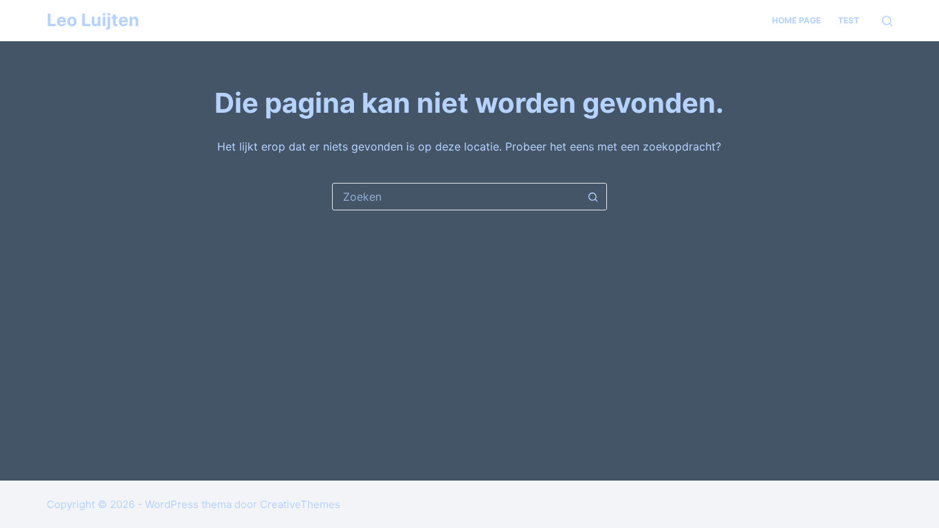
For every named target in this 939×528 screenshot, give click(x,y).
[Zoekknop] (593, 197)
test (848, 20)
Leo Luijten (93, 20)
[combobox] (456, 196)
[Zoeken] (887, 21)
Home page (796, 20)
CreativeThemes (300, 504)
